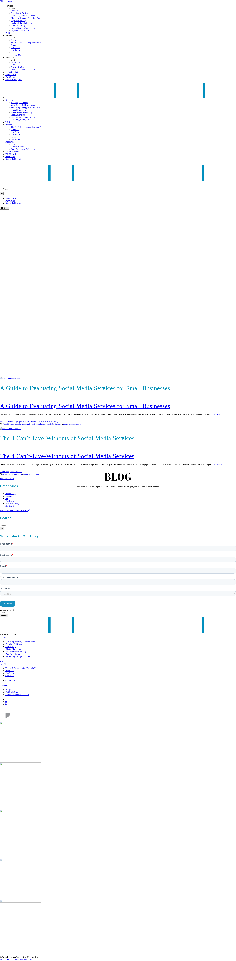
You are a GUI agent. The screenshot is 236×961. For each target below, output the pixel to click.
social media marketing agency (49, 424)
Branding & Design (19, 13)
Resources (9, 57)
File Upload (10, 74)
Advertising (10, 493)
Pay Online (10, 77)
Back (13, 8)
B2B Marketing (12, 503)
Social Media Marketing (21, 23)
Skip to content (6, 1)
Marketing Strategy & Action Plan (25, 18)
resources (4, 685)
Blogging (9, 506)
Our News (15, 47)
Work (7, 33)
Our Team (15, 50)
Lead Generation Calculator (23, 69)
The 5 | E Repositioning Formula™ (26, 42)
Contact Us (16, 55)
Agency (8, 35)
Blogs (8, 690)
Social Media (30, 421)
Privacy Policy (6, 960)
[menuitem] (123, 11)
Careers (14, 52)
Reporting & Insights (20, 30)
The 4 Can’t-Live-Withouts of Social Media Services (67, 456)
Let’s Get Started (12, 72)
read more (216, 414)
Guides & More (17, 67)
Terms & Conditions (23, 960)
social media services (72, 424)
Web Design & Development (23, 15)
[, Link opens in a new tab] (20, 720)
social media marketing (25, 424)
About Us (15, 45)
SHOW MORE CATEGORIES (14, 510)
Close (5, 208)
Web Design (10, 646)
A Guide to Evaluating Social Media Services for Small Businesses (85, 406)
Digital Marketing (18, 20)
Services (9, 6)
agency (3, 663)
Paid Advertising (18, 25)
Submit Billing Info (13, 79)
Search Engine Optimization (23, 28)
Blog (13, 65)
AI (6, 498)
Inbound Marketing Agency (12, 421)
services (3, 637)
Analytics (9, 501)
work (2, 661)
